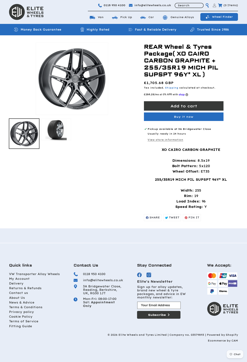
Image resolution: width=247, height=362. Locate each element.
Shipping (171, 87)
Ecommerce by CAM (223, 340)
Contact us (18, 293)
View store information (165, 139)
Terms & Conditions (25, 307)
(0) (230, 5)
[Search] (207, 5)
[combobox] (189, 5)
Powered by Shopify (222, 334)
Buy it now (183, 116)
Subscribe (157, 315)
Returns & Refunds (25, 288)
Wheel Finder (222, 16)
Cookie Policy (21, 316)
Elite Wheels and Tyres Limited (142, 334)
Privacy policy (21, 312)
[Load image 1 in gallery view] (24, 134)
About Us (17, 298)
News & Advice (21, 302)
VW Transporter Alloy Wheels (34, 274)
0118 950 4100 (114, 5)
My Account (19, 279)
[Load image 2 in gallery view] (56, 129)
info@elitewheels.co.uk (152, 5)
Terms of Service (23, 321)
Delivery (16, 283)
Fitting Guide (20, 326)
